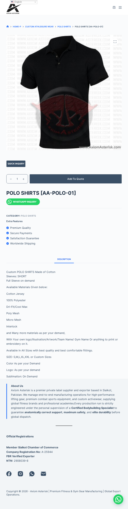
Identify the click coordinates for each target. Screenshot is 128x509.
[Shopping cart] (114, 7)
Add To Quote (75, 178)
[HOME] (7, 26)
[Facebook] (9, 473)
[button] (118, 499)
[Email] (43, 473)
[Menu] (120, 7)
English (18, 2)
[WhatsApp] (31, 473)
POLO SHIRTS (28, 215)
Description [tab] (64, 259)
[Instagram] (20, 473)
